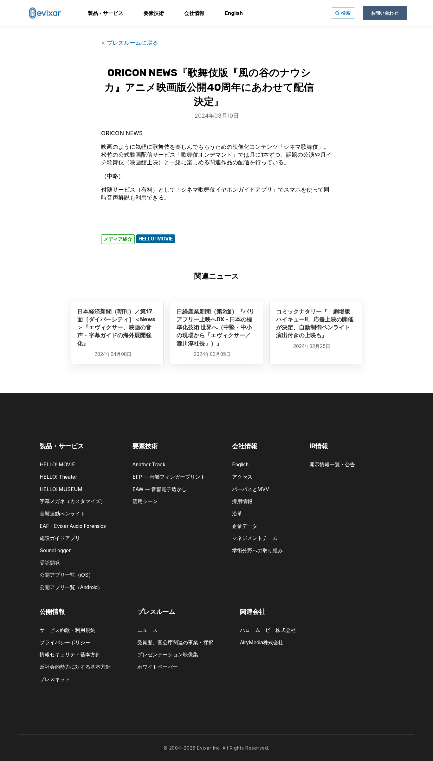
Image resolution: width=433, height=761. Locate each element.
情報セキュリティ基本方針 (70, 654)
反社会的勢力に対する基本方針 (75, 667)
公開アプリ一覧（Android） (71, 587)
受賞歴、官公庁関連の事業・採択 (175, 642)
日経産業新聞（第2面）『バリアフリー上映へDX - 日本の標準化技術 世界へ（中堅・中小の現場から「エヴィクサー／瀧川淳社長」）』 (216, 327)
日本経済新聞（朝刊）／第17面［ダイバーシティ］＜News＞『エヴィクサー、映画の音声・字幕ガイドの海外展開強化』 (116, 327)
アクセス (242, 477)
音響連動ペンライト (62, 513)
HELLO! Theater (58, 477)
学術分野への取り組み (257, 550)
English (240, 464)
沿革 (237, 513)
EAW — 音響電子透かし (159, 489)
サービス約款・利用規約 (67, 630)
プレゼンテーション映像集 (167, 654)
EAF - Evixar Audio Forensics (73, 526)
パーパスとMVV (250, 489)
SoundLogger (55, 550)
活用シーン (145, 501)
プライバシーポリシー (65, 642)
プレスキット (55, 679)
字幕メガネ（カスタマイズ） (73, 501)
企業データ (244, 526)
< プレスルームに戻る (129, 42)
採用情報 (242, 501)
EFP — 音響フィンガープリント (168, 477)
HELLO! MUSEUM (61, 489)
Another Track (148, 464)
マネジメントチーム (255, 538)
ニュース (147, 630)
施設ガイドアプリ (60, 538)
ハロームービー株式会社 (268, 630)
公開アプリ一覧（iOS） (67, 575)
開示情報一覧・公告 (332, 464)
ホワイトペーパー (157, 667)
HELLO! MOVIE (57, 464)
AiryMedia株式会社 (261, 642)
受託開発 (50, 563)
